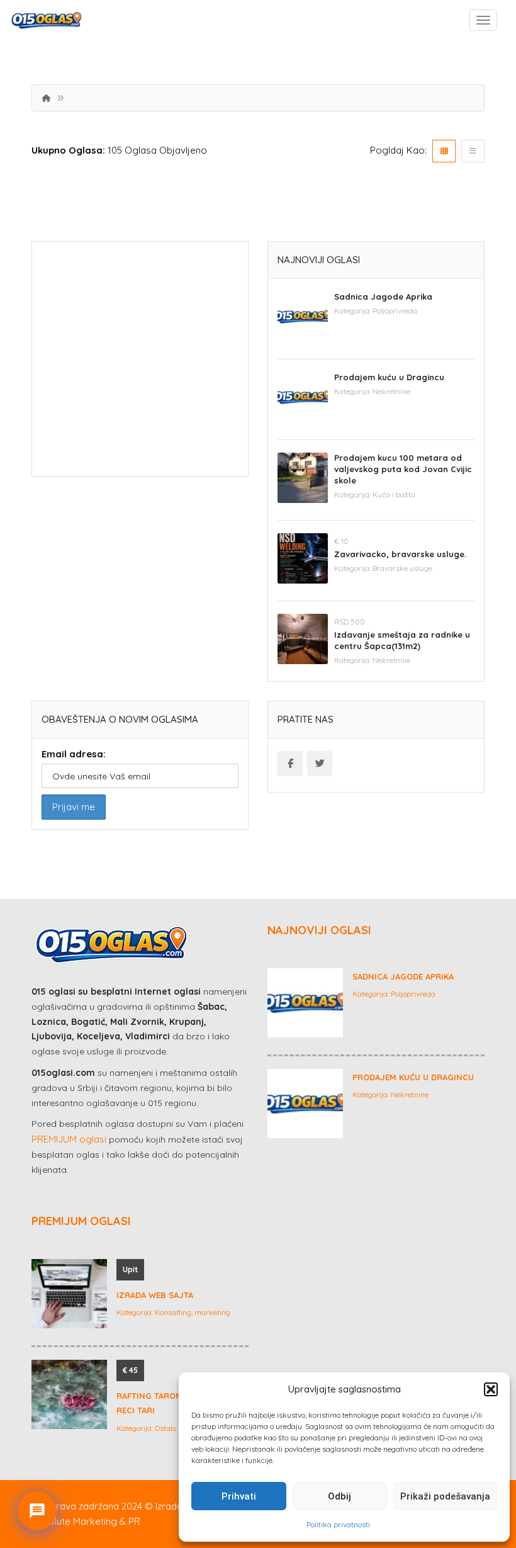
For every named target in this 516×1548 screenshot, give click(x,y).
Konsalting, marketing (192, 1312)
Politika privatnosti (338, 1524)
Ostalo (165, 1428)
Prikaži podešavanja (445, 1496)
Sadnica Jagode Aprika (383, 296)
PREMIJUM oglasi (68, 1139)
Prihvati (239, 1496)
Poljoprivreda (395, 310)
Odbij (339, 1496)
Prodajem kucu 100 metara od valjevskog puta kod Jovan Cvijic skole (403, 469)
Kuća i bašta (394, 494)
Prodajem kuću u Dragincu (389, 377)
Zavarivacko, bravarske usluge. (400, 554)
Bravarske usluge (402, 568)
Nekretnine (391, 391)
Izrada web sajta (154, 1295)
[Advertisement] (140, 363)
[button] (491, 1389)
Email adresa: (74, 754)
